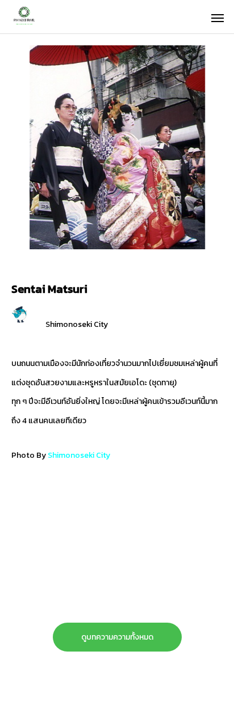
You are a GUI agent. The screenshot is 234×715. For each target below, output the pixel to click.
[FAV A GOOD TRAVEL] (54, 16)
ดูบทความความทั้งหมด (117, 637)
